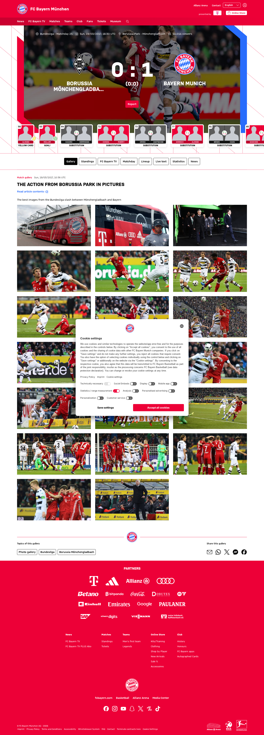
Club (79, 21)
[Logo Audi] (166, 581)
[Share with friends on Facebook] (244, 552)
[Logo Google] (144, 604)
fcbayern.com (103, 697)
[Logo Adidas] (112, 581)
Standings (107, 641)
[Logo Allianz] (137, 581)
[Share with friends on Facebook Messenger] (235, 552)
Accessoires (157, 666)
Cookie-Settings (150, 729)
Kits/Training (158, 641)
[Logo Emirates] (119, 604)
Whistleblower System (88, 729)
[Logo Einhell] (89, 604)
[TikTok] (158, 709)
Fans (90, 21)
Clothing (155, 646)
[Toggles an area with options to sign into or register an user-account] (245, 5)
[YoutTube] (123, 709)
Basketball (122, 697)
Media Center (160, 697)
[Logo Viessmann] (140, 617)
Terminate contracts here (129, 729)
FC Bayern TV (36, 21)
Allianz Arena (201, 5)
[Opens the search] (127, 21)
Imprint (20, 729)
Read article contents (30, 191)
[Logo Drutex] (161, 594)
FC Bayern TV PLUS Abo (78, 646)
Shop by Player (159, 651)
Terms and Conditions (52, 729)
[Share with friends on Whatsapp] (218, 552)
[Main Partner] (217, 13)
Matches (54, 21)
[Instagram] (115, 709)
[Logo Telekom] (93, 581)
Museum (115, 21)
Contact (216, 5)
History (181, 641)
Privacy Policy (33, 729)
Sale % (154, 661)
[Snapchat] (132, 709)
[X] (140, 709)
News (20, 21)
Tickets (101, 21)
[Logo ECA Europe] (228, 726)
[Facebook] (106, 709)
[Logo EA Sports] (181, 594)
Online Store (158, 634)
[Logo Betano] (88, 594)
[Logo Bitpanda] (114, 594)
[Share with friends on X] (227, 552)
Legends (127, 646)
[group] (132, 137)
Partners (132, 568)
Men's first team (132, 641)
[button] (54, 225)
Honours (181, 646)
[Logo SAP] (86, 616)
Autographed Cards (187, 656)
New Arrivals (158, 656)
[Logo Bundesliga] (242, 725)
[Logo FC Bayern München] (132, 685)
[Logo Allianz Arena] (213, 727)
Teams (68, 21)
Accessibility (70, 729)
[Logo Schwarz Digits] (109, 616)
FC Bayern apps (185, 651)
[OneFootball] (149, 709)
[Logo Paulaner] (172, 604)
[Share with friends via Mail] (209, 552)
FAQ (103, 729)
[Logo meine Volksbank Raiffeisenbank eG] (172, 616)
